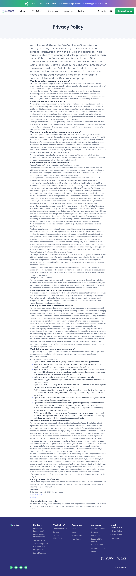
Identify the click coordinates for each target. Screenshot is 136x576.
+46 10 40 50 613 (36, 495)
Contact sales (125, 11)
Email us (33, 497)
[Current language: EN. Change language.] (111, 11)
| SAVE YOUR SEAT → (100, 4)
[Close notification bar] (132, 3)
